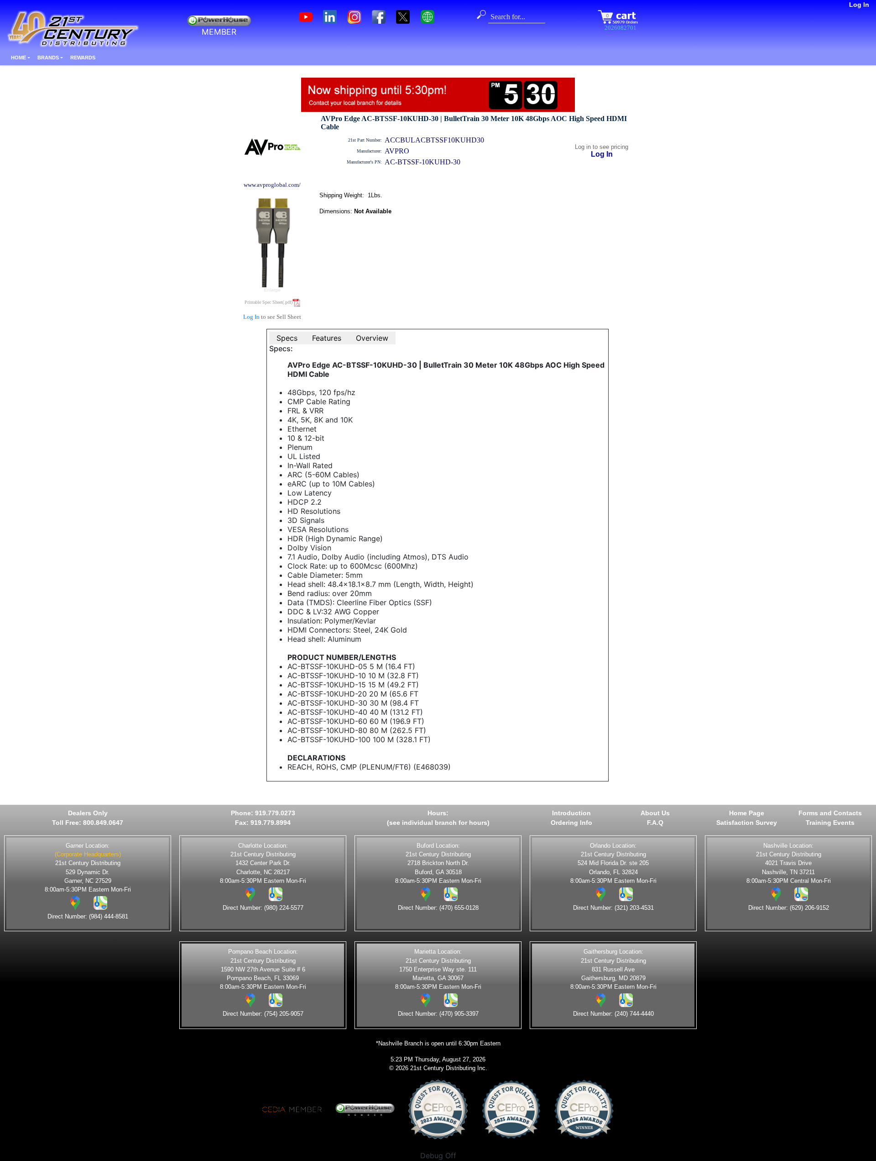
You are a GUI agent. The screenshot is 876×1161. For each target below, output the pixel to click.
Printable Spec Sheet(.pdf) (268, 302)
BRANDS (48, 57)
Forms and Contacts (830, 813)
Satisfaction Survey (746, 822)
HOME (18, 57)
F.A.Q (655, 822)
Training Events (830, 822)
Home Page (746, 813)
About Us (655, 813)
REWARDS (82, 57)
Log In (859, 4)
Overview (372, 338)
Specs (286, 338)
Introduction (571, 813)
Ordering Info (571, 822)
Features (326, 338)
